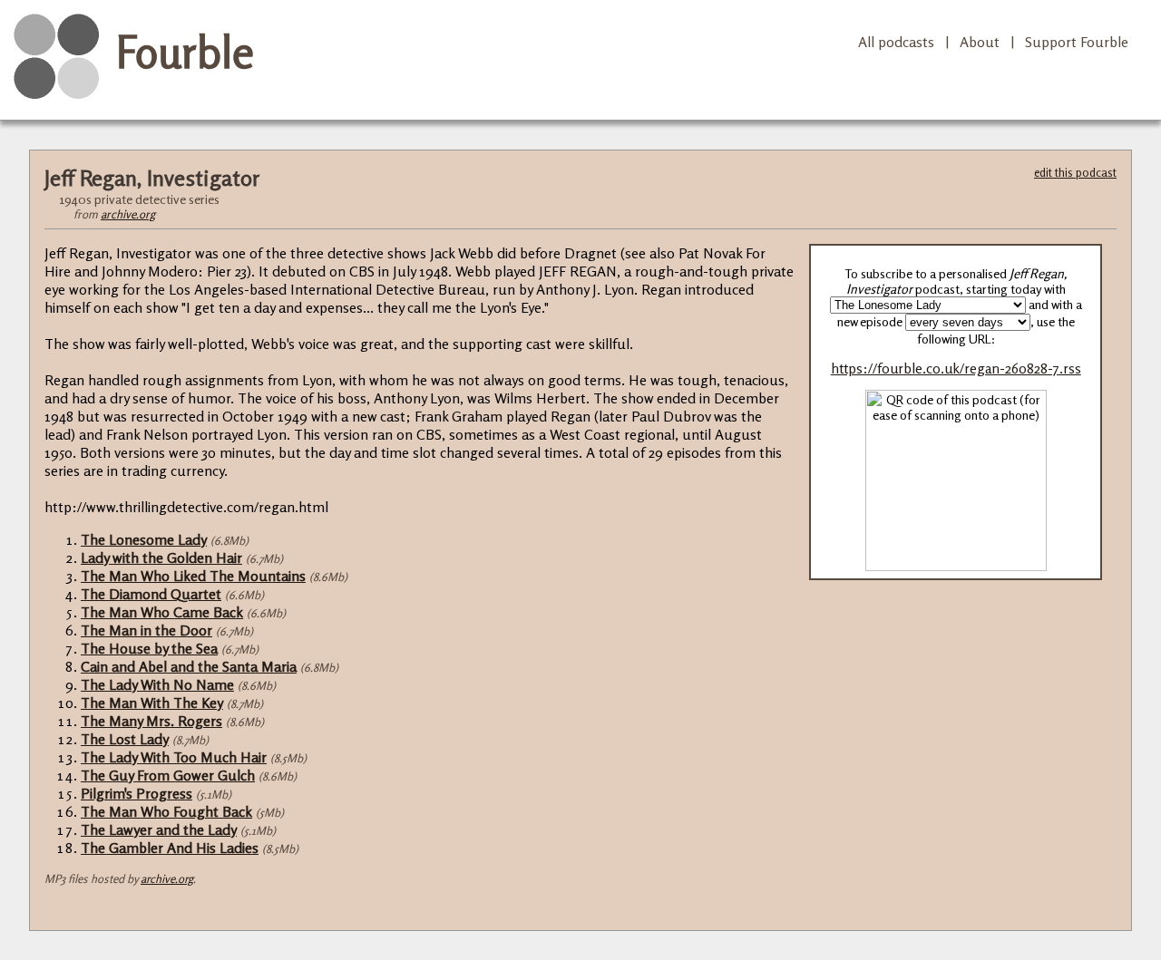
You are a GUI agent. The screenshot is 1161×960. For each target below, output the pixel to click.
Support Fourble (1076, 42)
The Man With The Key (152, 702)
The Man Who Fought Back (166, 811)
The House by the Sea (149, 648)
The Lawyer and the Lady (159, 829)
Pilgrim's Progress (136, 793)
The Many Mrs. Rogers (151, 721)
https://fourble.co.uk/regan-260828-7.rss (956, 368)
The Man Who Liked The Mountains (193, 576)
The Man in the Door (146, 630)
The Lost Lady (125, 739)
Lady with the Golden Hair (161, 557)
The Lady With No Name (157, 684)
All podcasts (896, 42)
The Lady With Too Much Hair (174, 757)
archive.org (128, 214)
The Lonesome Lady (144, 539)
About (980, 42)
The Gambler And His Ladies (170, 848)
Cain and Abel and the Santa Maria (189, 666)
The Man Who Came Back (162, 612)
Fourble (185, 51)
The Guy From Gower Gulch (168, 775)
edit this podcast (1075, 172)
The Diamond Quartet (151, 594)
